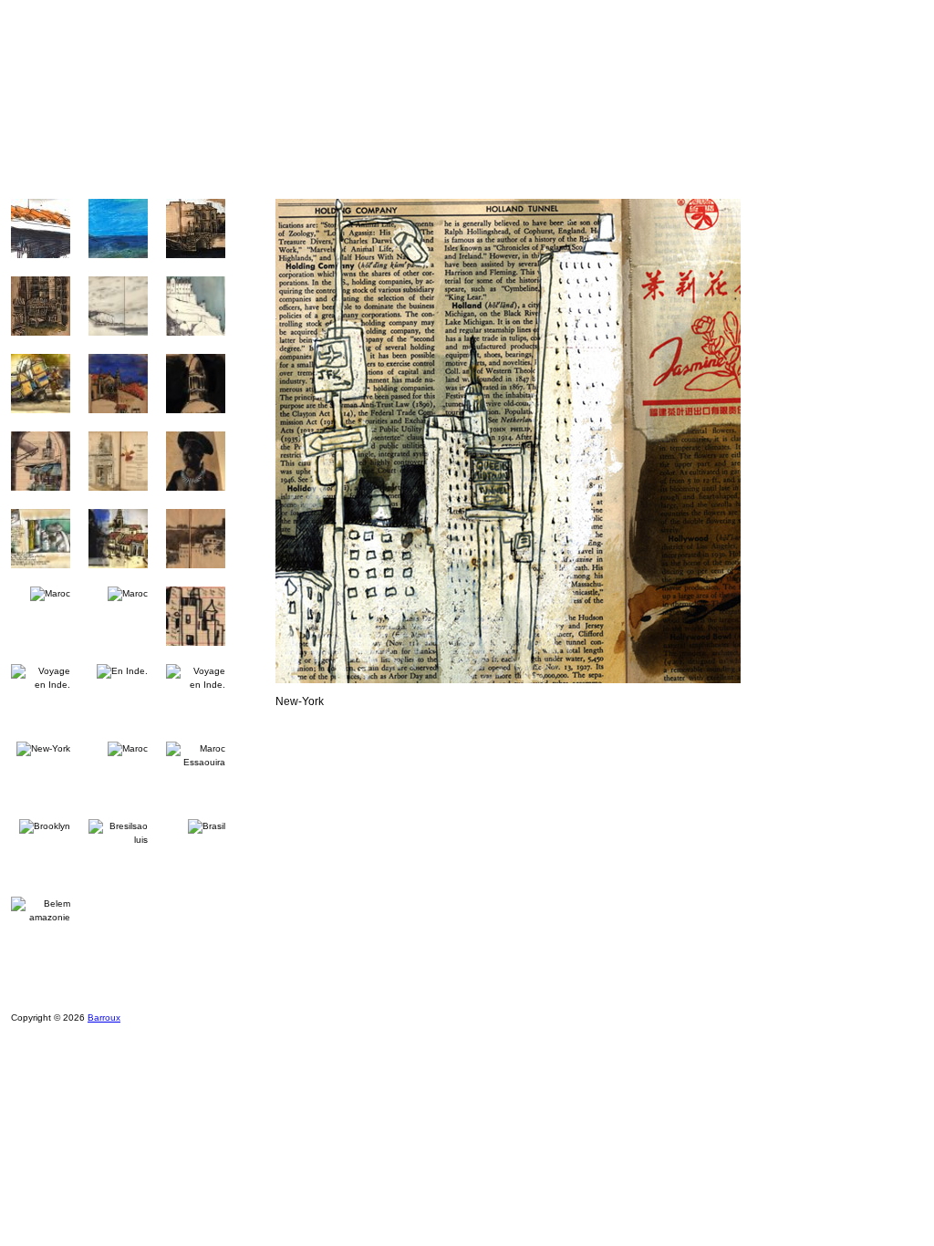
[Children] (229, 167)
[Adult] (77, 167)
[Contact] (837, 167)
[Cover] (684, 167)
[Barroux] (392, 76)
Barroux (104, 1017)
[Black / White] (533, 167)
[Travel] (381, 167)
